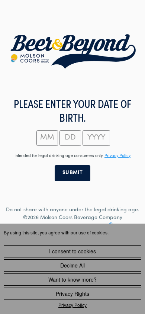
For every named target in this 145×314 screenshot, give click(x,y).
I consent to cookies (72, 251)
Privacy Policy (72, 305)
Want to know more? (72, 279)
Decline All (72, 265)
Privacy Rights (72, 293)
